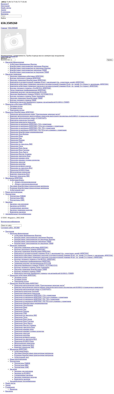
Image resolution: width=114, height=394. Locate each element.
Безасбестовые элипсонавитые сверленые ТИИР (28, 70)
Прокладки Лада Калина (19, 134)
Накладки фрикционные (14, 62)
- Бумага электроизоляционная (26, 184)
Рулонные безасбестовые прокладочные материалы (29, 188)
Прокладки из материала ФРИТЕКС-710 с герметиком (30, 124)
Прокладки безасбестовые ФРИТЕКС (19, 112)
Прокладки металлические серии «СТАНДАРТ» (28, 118)
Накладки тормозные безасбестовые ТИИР (26, 98)
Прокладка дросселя (17, 162)
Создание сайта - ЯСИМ (10, 228)
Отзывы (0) (13, 56)
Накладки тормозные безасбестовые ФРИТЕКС (28, 80)
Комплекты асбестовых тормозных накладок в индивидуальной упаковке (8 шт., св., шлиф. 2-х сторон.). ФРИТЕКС (54, 86)
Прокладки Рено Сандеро (19, 150)
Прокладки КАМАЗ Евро (19, 170)
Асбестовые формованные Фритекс (23, 64)
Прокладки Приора (17, 140)
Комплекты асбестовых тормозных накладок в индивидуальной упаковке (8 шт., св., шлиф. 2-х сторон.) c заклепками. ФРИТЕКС (59, 84)
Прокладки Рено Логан (18, 148)
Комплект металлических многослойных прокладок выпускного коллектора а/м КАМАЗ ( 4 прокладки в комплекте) (54, 116)
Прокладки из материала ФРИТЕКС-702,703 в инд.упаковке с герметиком (38, 130)
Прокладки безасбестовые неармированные (26, 132)
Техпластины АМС (17, 200)
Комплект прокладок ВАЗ (20, 174)
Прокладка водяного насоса (20, 166)
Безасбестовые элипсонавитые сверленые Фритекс (29, 66)
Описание (5, 56)
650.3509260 (13, 28)
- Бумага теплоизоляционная (25, 182)
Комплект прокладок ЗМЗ (20, 176)
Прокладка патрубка (17, 164)
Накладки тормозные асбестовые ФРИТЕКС (27, 76)
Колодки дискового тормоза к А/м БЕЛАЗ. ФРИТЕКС (30, 88)
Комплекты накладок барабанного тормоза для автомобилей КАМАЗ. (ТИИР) (39, 102)
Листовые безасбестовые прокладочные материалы (29, 186)
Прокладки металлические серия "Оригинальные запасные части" (35, 114)
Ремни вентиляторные (13, 192)
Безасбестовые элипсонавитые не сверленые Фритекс (30, 68)
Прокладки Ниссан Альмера (20, 154)
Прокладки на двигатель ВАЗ (21, 168)
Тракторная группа (17, 110)
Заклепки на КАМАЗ (18, 206)
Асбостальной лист (17, 190)
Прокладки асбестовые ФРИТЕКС (18, 104)
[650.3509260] (13, 54)
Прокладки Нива (16, 136)
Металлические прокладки (20, 172)
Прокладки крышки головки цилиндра (25, 160)
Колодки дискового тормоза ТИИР (23, 100)
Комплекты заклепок (18, 212)
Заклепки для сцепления (19, 204)
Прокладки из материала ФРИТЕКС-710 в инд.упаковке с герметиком (36, 126)
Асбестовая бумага (17, 180)
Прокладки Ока (16, 138)
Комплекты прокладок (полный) (22, 120)
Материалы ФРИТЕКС (14, 178)
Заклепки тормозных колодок (21, 210)
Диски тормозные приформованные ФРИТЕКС (28, 90)
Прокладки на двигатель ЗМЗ (21, 144)
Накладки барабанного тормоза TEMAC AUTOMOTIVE (31, 94)
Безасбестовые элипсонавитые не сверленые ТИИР (29, 72)
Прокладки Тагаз (16, 146)
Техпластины (10, 194)
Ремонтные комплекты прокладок (23, 122)
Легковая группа (16, 106)
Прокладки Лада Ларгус (19, 152)
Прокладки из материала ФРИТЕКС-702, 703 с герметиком (32, 128)
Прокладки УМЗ (16, 142)
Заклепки (8, 202)
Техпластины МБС (17, 198)
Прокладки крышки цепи (19, 158)
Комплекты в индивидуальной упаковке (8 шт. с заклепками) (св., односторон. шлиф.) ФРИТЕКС (47, 82)
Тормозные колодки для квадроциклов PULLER (28, 92)
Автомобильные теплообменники (18, 214)
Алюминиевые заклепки (19, 208)
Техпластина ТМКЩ (18, 196)
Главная (4, 28)
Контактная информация (10, 221)
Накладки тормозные (13, 74)
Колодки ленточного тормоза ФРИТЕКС (25, 78)
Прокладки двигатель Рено (20, 156)
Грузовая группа (16, 108)
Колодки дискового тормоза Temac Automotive (27, 96)
